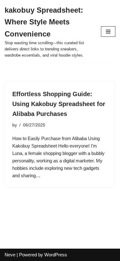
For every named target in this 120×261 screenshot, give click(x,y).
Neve (10, 254)
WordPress (55, 254)
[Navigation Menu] (108, 31)
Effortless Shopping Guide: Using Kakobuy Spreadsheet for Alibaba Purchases (58, 104)
